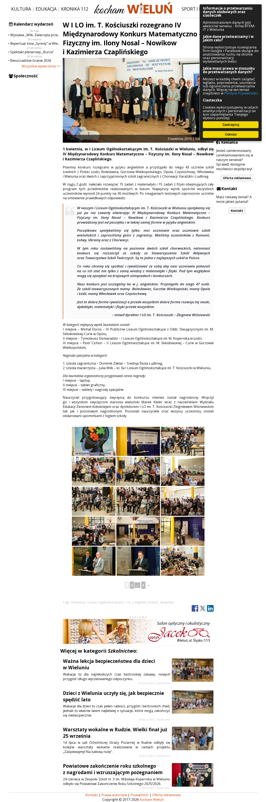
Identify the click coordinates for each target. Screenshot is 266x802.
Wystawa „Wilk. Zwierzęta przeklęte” (35, 35)
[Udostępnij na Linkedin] (210, 608)
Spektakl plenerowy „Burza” (32, 52)
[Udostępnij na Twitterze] (202, 608)
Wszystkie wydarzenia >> (41, 66)
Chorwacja (77, 602)
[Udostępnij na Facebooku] (195, 608)
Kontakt (237, 211)
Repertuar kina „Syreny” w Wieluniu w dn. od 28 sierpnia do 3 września (35, 43)
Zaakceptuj (230, 124)
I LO (128, 602)
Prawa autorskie (114, 795)
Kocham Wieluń (152, 799)
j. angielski (139, 602)
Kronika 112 (74, 9)
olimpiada (167, 602)
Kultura (21, 9)
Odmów (230, 134)
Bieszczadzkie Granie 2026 (30, 60)
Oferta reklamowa (237, 178)
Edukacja (46, 9)
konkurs (153, 602)
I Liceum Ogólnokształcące (104, 602)
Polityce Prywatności (241, 93)
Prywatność (140, 795)
